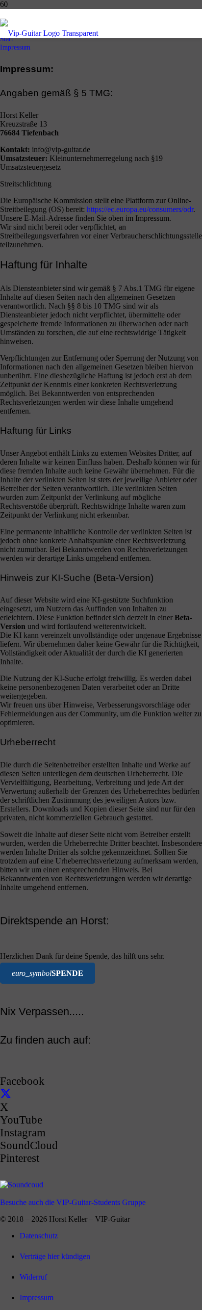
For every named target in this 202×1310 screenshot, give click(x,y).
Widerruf (33, 1277)
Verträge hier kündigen (55, 1256)
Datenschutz (39, 1235)
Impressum (36, 1297)
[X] (5, 1094)
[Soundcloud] (21, 1184)
